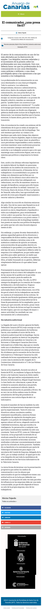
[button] (21, 508)
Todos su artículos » (9, 501)
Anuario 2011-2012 (19, 37)
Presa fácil (25, 44)
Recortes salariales (9, 44)
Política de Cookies (31, 608)
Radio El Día (18, 44)
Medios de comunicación (27, 39)
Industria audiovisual (35, 44)
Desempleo (21, 47)
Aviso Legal (6, 608)
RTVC (25, 47)
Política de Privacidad (18, 608)
